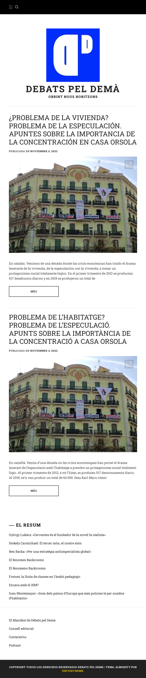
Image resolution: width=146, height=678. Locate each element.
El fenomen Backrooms (26, 560)
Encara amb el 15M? (23, 585)
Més (34, 291)
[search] (16, 7)
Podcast (15, 645)
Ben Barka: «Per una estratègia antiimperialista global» (50, 551)
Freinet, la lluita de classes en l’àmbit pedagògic (44, 576)
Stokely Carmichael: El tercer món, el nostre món (45, 543)
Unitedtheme (72, 670)
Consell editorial (21, 628)
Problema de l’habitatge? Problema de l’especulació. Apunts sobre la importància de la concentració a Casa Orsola (70, 329)
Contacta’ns (17, 637)
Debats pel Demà (73, 89)
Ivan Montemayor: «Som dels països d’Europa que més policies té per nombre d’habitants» (66, 595)
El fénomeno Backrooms (27, 568)
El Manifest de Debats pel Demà (32, 620)
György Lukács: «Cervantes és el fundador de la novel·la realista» (57, 535)
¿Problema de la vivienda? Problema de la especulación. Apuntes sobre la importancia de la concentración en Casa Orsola (73, 129)
